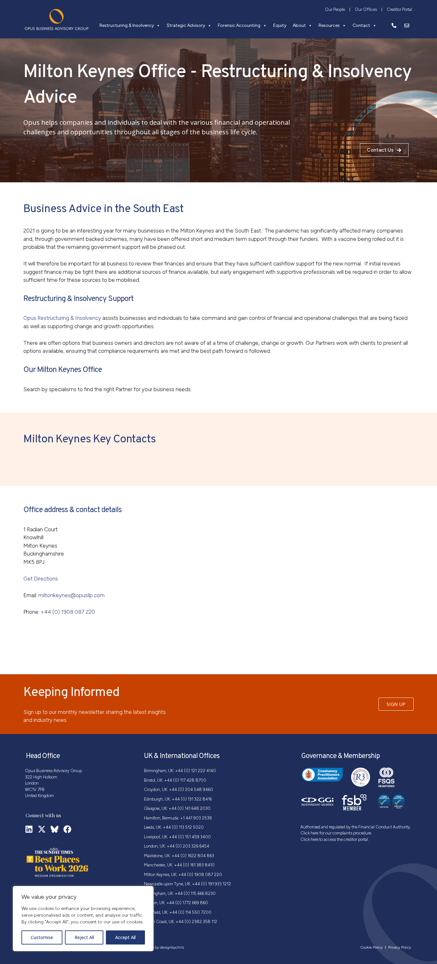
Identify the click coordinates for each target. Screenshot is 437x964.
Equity (279, 25)
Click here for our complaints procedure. (336, 833)
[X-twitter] (42, 829)
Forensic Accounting (239, 25)
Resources (329, 25)
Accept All (125, 937)
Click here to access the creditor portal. (334, 839)
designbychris (172, 947)
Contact (361, 25)
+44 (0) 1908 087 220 (68, 612)
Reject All (84, 937)
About (299, 25)
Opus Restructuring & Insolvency (62, 318)
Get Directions (40, 578)
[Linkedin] (29, 829)
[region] (83, 918)
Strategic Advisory (186, 25)
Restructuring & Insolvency (126, 25)
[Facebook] (67, 829)
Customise (42, 937)
